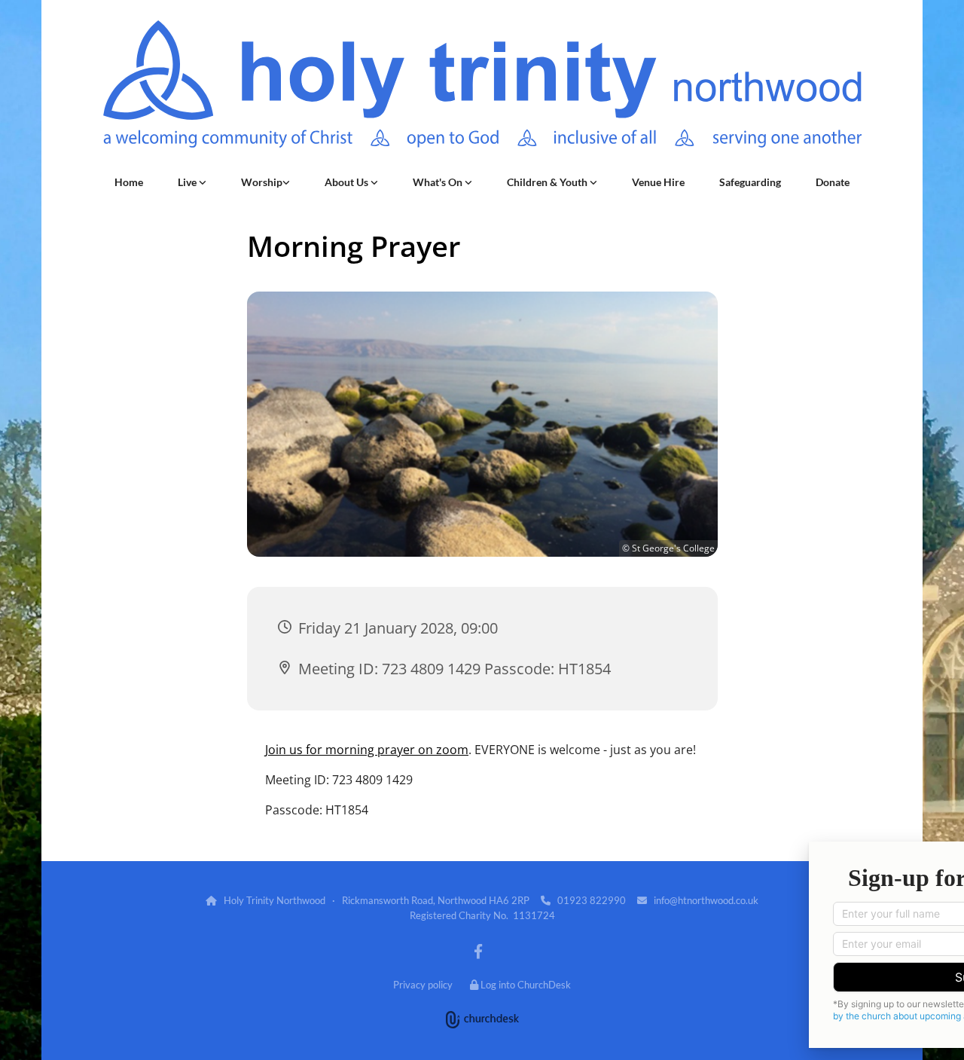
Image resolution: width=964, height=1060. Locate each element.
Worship (261, 182)
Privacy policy (423, 985)
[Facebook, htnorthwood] (478, 950)
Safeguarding (750, 182)
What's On (439, 182)
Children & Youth (548, 182)
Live (188, 182)
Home (128, 182)
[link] (192, 182)
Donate (833, 182)
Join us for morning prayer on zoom (366, 749)
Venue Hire (658, 182)
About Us (348, 182)
